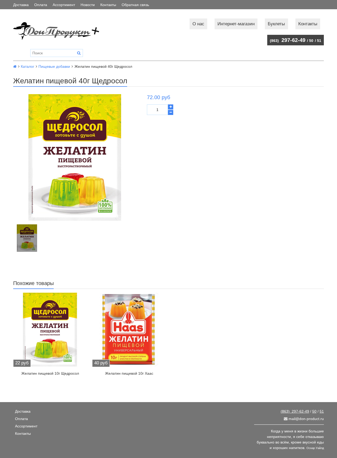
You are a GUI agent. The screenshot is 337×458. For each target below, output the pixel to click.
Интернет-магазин (236, 23)
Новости (88, 5)
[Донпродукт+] (61, 31)
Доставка (21, 5)
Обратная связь (135, 5)
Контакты (108, 5)
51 (319, 40)
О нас (198, 23)
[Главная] (15, 66)
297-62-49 (287, 40)
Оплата (40, 5)
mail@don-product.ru (306, 419)
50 (311, 40)
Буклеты (276, 23)
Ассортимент (64, 5)
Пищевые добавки (54, 66)
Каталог (27, 66)
